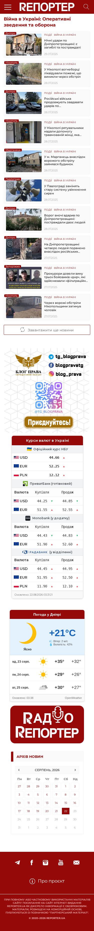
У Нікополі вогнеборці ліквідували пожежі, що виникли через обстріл (62, 73)
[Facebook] (31, 863)
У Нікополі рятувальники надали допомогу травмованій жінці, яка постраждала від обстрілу (64, 131)
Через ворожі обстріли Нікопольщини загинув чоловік (62, 306)
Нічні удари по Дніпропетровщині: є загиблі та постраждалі (62, 44)
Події (48, 35)
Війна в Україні (65, 35)
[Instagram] (45, 863)
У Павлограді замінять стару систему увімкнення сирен (65, 189)
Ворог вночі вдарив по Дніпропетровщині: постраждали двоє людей (64, 219)
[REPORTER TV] (61, 863)
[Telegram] (17, 863)
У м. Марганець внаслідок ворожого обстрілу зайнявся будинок (64, 160)
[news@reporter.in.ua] (76, 863)
